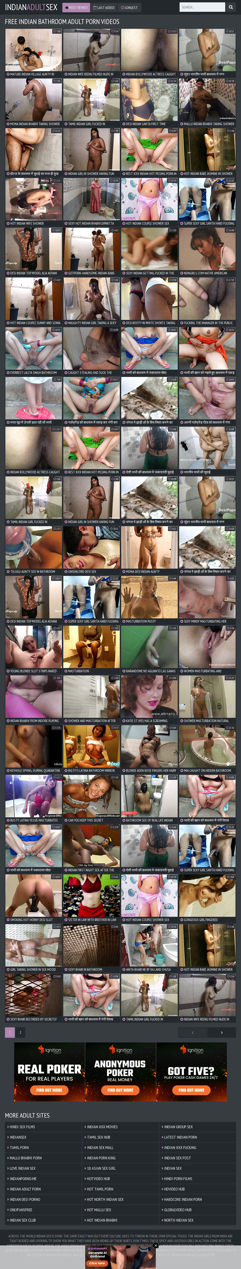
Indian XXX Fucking (179, 1147)
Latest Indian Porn (180, 1137)
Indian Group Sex (178, 1126)
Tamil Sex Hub (98, 1137)
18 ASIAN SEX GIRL (101, 1168)
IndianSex (31, 7)
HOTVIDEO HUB (98, 1178)
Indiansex (17, 1137)
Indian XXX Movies (102, 1126)
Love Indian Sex (22, 1168)
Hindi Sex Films (22, 1126)
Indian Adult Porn (25, 1189)
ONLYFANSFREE (20, 1209)
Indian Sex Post (177, 1158)
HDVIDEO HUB (174, 1189)
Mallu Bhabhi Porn (25, 1158)
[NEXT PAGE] (221, 1032)
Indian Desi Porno (24, 1199)
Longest (131, 7)
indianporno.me (22, 1178)
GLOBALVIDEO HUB (177, 1209)
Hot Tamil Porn (99, 1189)
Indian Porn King (101, 1158)
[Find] (231, 7)
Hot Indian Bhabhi (101, 1220)
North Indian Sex (178, 1220)
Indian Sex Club (22, 1220)
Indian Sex (172, 1168)
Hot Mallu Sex (98, 1209)
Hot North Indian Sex (105, 1199)
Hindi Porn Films (177, 1178)
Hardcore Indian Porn (182, 1199)
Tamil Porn (19, 1147)
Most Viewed (78, 7)
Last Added (105, 7)
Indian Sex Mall (99, 1147)
